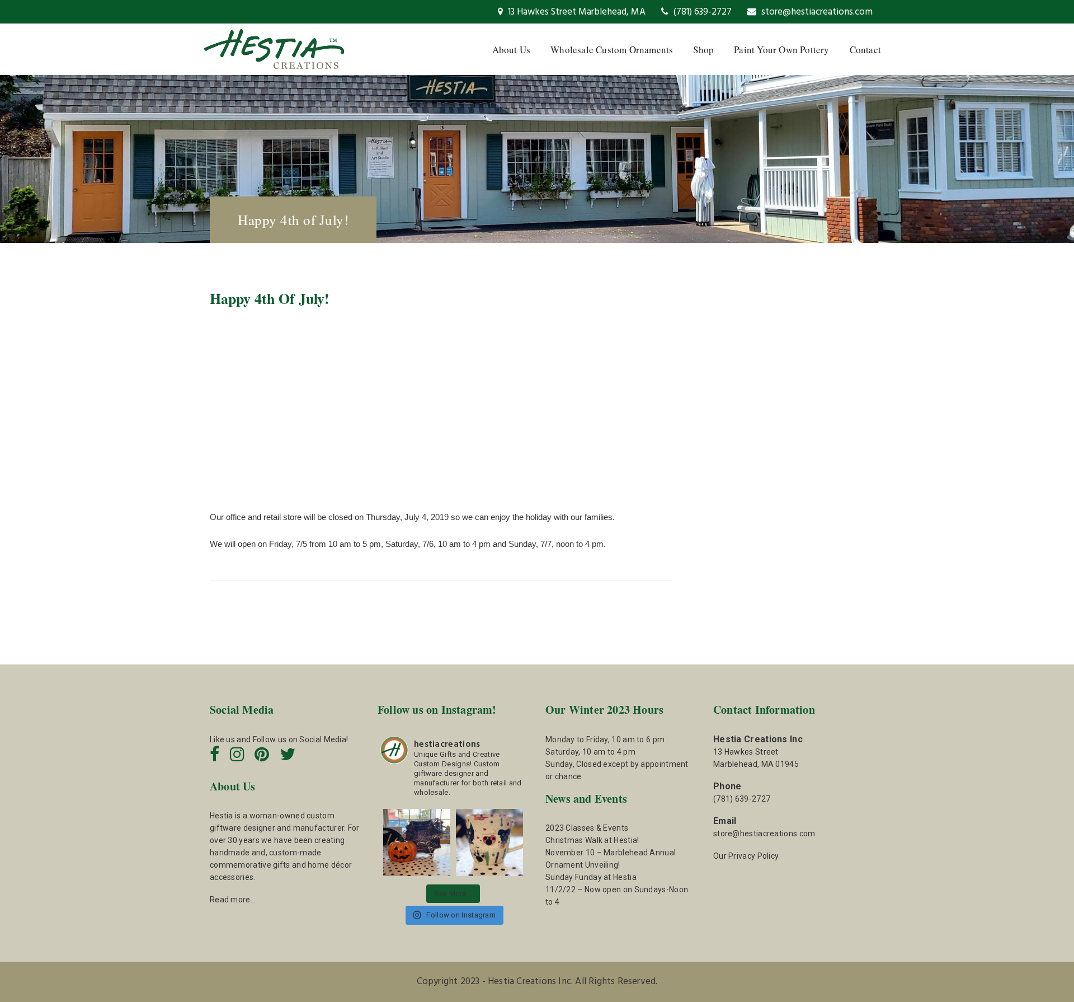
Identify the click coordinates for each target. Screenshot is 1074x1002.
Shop (703, 49)
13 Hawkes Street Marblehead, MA (576, 12)
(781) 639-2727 (701, 12)
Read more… (233, 899)
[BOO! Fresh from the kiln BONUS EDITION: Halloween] (416, 842)
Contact (865, 49)
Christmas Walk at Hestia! (592, 840)
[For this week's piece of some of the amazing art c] (489, 842)
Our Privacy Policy (746, 855)
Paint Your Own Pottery (781, 49)
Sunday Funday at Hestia (591, 877)
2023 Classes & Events (586, 827)
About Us (511, 49)
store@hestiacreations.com (816, 12)
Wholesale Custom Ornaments (611, 49)
